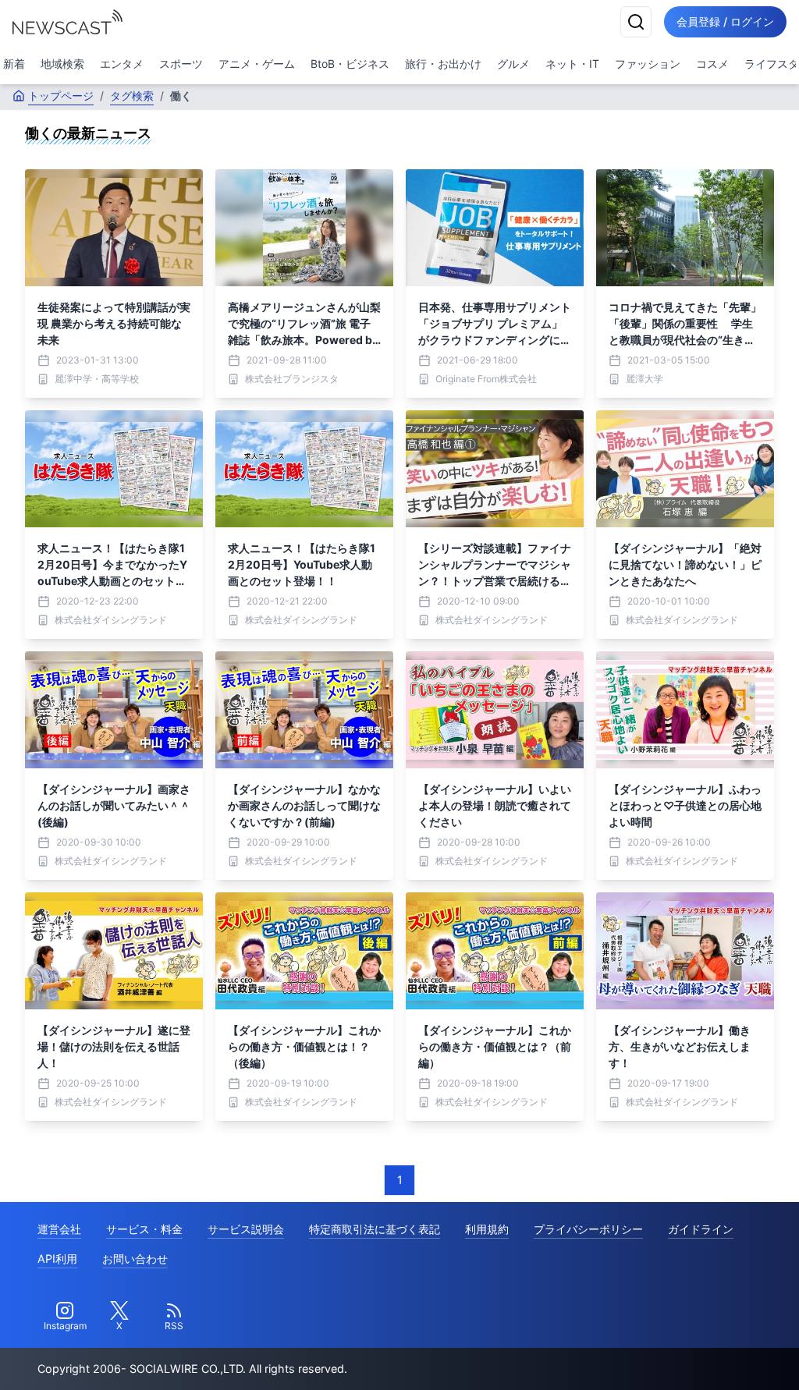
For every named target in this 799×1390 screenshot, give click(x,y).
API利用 (57, 1258)
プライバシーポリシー (588, 1229)
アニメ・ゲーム (256, 63)
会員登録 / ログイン (725, 21)
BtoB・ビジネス (350, 63)
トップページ (61, 95)
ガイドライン (700, 1229)
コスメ (712, 63)
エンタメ (122, 63)
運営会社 (59, 1229)
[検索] (636, 21)
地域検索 (62, 63)
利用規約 (487, 1229)
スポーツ (181, 63)
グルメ (513, 63)
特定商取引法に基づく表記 (374, 1229)
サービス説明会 (246, 1229)
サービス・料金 (144, 1229)
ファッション (647, 63)
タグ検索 (132, 95)
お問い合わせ (135, 1258)
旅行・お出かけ (443, 63)
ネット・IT (572, 63)
